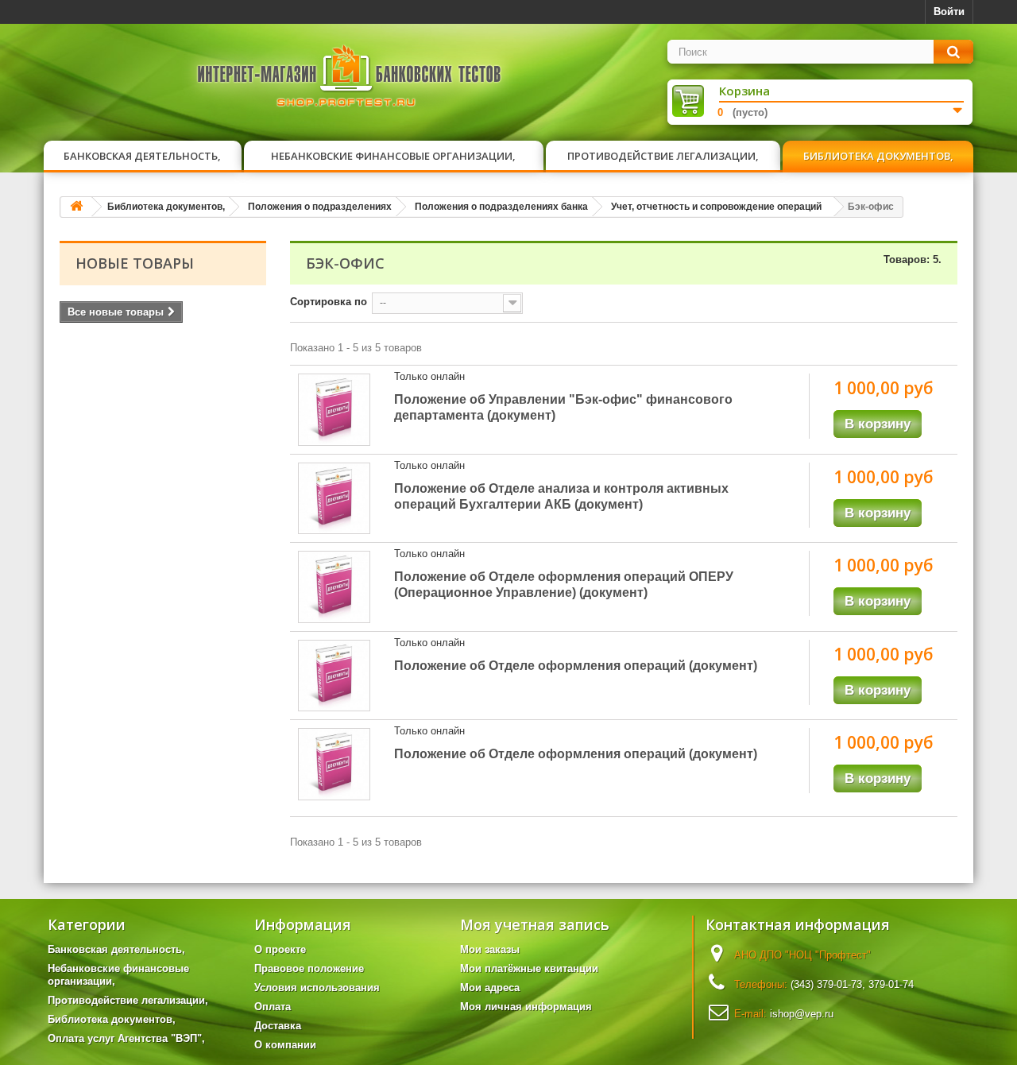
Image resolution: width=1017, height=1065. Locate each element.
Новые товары (134, 263)
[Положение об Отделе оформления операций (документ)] (334, 676)
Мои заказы (490, 949)
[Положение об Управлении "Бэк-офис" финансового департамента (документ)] (334, 409)
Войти (949, 11)
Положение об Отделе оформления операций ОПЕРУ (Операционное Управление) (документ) (563, 584)
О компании (285, 1045)
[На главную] (76, 207)
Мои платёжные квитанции (529, 968)
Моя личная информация (526, 1007)
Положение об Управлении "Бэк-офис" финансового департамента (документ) (563, 407)
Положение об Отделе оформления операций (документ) (575, 665)
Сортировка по (328, 302)
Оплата (272, 1007)
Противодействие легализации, (663, 156)
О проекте (280, 949)
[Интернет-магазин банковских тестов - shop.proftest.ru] (349, 79)
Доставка (277, 1026)
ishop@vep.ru (801, 1014)
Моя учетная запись (534, 924)
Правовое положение (309, 968)
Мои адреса (490, 987)
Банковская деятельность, (142, 156)
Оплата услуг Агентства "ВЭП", (126, 1038)
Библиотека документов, (878, 156)
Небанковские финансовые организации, (393, 156)
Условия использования (317, 987)
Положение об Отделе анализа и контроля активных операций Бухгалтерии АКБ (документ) (561, 496)
